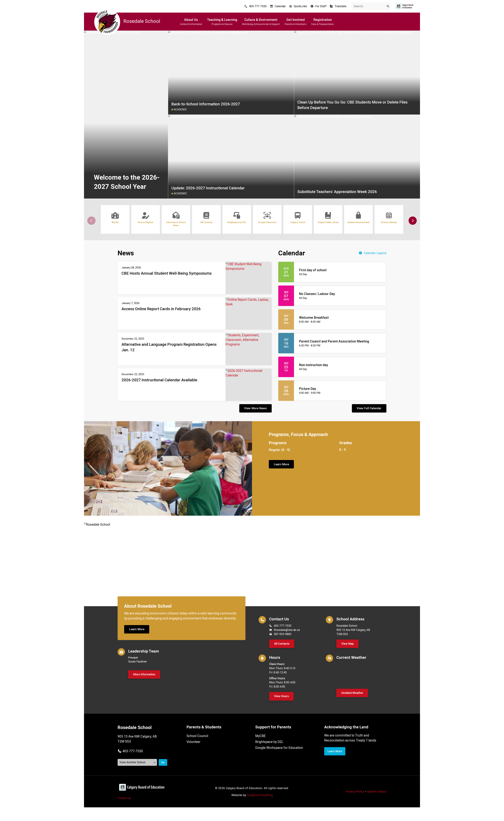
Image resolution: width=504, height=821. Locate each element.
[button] (413, 221)
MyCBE (260, 736)
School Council (197, 736)
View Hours (281, 696)
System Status (376, 791)
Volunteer (193, 742)
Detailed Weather (352, 693)
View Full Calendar (369, 408)
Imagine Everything (260, 795)
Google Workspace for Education (279, 748)
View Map (347, 643)
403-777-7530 (282, 625)
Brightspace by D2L (269, 742)
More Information (144, 674)
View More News (255, 408)
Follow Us (124, 798)
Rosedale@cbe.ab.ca (287, 630)
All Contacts (281, 643)
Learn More (281, 464)
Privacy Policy (355, 791)
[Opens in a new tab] (404, 6)
